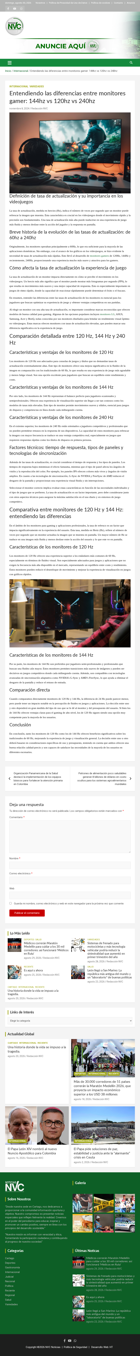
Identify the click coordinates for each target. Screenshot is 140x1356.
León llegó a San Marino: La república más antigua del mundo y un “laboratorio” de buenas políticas (109, 974)
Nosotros (40, 3)
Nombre (14, 858)
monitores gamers (99, 255)
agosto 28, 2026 (96, 961)
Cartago (12, 987)
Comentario (17, 817)
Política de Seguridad (75, 1347)
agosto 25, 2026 (32, 974)
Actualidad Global (21, 1034)
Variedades (37, 86)
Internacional (18, 86)
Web (11, 888)
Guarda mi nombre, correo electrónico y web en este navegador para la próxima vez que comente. (69, 903)
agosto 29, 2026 (32, 958)
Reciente (28, 967)
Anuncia (131, 3)
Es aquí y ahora (33, 970)
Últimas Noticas (87, 1251)
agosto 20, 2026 (16, 998)
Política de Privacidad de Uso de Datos (68, 3)
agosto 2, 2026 (82, 1162)
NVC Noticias (52, 1347)
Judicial (9, 1276)
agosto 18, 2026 (82, 1099)
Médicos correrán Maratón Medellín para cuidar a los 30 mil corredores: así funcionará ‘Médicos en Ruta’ (109, 1261)
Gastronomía (12, 1267)
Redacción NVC (39, 108)
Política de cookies (100, 3)
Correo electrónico (20, 873)
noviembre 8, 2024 (19, 108)
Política (9, 1285)
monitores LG (107, 314)
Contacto (118, 3)
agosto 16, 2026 (16, 1158)
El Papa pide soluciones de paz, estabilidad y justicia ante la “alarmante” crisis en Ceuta (102, 1153)
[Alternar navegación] (9, 63)
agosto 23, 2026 (96, 981)
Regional (10, 1295)
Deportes (29, 939)
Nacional (10, 1281)
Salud (38, 939)
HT (111, 1347)
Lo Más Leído (20, 933)
